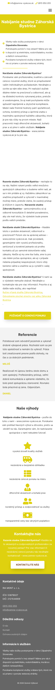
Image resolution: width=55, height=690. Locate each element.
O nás (5, 625)
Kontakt (6, 630)
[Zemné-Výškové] (17, 10)
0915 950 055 (44, 3)
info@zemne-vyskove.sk (22, 3)
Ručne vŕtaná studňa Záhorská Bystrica (22, 292)
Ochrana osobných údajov (15, 634)
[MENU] (51, 10)
